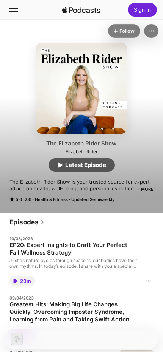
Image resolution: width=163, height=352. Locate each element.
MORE (147, 189)
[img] (81, 10)
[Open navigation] (13, 10)
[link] (27, 222)
